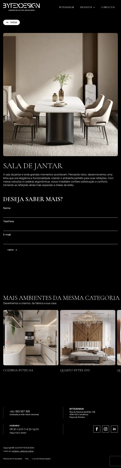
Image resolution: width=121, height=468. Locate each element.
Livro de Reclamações (41, 459)
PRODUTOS (86, 7)
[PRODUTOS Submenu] (95, 7)
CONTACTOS (108, 7)
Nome (7, 208)
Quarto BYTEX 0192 (58, 370)
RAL (27, 459)
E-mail (7, 234)
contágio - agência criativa (23, 451)
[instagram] (105, 429)
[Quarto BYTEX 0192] (70, 337)
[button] (6, 342)
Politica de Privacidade (12, 459)
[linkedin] (114, 429)
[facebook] (96, 429)
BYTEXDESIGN (66, 7)
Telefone (8, 221)
